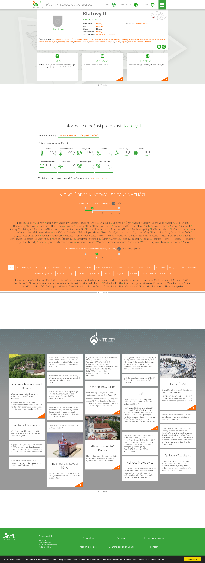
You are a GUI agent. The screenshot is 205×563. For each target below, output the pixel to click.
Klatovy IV (144, 39)
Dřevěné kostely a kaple (42, 273)
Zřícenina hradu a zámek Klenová (116, 280)
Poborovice (90, 235)
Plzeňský (99, 26)
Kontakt (154, 546)
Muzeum (133, 273)
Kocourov (59, 229)
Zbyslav (164, 242)
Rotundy (60, 273)
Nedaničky (130, 232)
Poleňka (110, 235)
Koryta (89, 229)
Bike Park (108, 273)
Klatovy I (117, 39)
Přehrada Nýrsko (174, 286)
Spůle (48, 238)
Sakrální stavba (166, 273)
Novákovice (157, 232)
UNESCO (57, 267)
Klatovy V (152, 39)
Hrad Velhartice (30, 286)
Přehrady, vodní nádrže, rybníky (109, 267)
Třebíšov (176, 238)
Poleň (101, 235)
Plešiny (78, 235)
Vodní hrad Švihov (86, 280)
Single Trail (121, 273)
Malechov (72, 232)
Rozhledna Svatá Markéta (149, 280)
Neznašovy (143, 232)
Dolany (170, 222)
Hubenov (98, 226)
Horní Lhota (57, 226)
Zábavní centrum (149, 273)
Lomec (183, 229)
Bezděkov (51, 222)
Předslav (121, 235)
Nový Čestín (171, 232)
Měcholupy (85, 232)
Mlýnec (96, 232)
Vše (11, 267)
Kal (112, 39)
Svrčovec (115, 238)
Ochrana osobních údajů (121, 546)
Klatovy (99, 23)
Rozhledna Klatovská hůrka (60, 280)
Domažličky (19, 226)
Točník (117, 42)
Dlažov (146, 222)
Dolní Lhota (182, 222)
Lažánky (61, 42)
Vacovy (71, 242)
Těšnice (147, 238)
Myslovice (118, 232)
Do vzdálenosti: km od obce (93, 203)
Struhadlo (94, 238)
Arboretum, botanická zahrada (138, 267)
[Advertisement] (102, 104)
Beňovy (58, 39)
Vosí (130, 242)
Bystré (94, 222)
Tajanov (111, 42)
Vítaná (111, 242)
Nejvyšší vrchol (94, 273)
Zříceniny (192, 267)
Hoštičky (79, 226)
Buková (85, 222)
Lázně (81, 273)
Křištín (41, 42)
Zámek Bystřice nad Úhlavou (86, 283)
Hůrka (108, 226)
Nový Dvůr (184, 232)
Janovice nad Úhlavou (124, 226)
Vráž (137, 242)
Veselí (92, 242)
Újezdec (51, 242)
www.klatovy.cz (141, 23)
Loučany (19, 232)
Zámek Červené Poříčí (177, 280)
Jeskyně (71, 273)
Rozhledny (160, 267)
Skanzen (87, 267)
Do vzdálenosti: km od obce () (90, 248)
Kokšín (69, 229)
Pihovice (77, 42)
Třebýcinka (20, 242)
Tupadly (124, 42)
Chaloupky (66, 39)
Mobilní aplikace (88, 546)
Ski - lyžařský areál (72, 267)
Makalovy (38, 232)
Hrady (171, 267)
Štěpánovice (94, 42)
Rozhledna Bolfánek (24, 283)
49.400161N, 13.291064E (105, 34)
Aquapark (45, 267)
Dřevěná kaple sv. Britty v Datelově (87, 286)
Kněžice (48, 229)
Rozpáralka (166, 235)
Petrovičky (57, 235)
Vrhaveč (145, 242)
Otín (71, 42)
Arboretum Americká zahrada (53, 283)
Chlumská (118, 222)
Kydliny (54, 42)
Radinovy (132, 235)
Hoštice (69, 226)
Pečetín (46, 235)
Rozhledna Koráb (112, 283)
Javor (140, 226)
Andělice (20, 222)
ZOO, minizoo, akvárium (27, 267)
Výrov (155, 242)
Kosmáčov (161, 39)
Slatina (186, 235)
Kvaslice (48, 42)
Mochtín (106, 232)
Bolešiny (75, 222)
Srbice (56, 238)
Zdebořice (175, 242)
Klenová (37, 229)
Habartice (106, 39)
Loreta (192, 229)
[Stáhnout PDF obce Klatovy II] (159, 47)
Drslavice (97, 39)
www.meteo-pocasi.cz (100, 178)
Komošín (79, 229)
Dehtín (79, 39)
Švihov (105, 238)
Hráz (88, 226)
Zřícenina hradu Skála (178, 283)
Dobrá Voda (88, 39)
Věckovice (132, 42)
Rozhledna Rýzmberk (151, 286)
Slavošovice (16, 238)
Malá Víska (59, 232)
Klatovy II (94, 13)
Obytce (17, 235)
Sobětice (85, 42)
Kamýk (154, 226)
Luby (67, 42)
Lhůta (174, 229)
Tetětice (157, 238)
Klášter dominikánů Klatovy (29, 280)
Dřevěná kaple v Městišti (54, 286)
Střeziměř (103, 42)
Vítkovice (147, 42)
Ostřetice (28, 235)
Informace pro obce (154, 538)
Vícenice (140, 42)
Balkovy (31, 222)
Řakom (143, 235)
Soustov (39, 238)
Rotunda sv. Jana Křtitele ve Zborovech (144, 283)
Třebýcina (188, 238)
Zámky (181, 267)
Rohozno (153, 235)
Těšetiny (136, 238)
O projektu (88, 538)
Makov (48, 232)
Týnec (41, 242)
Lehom (165, 229)
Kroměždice (123, 229)
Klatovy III (135, 39)
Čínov (74, 39)
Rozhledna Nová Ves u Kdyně (122, 286)
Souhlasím (192, 559)
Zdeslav (186, 242)
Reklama (121, 538)
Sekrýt (177, 235)
